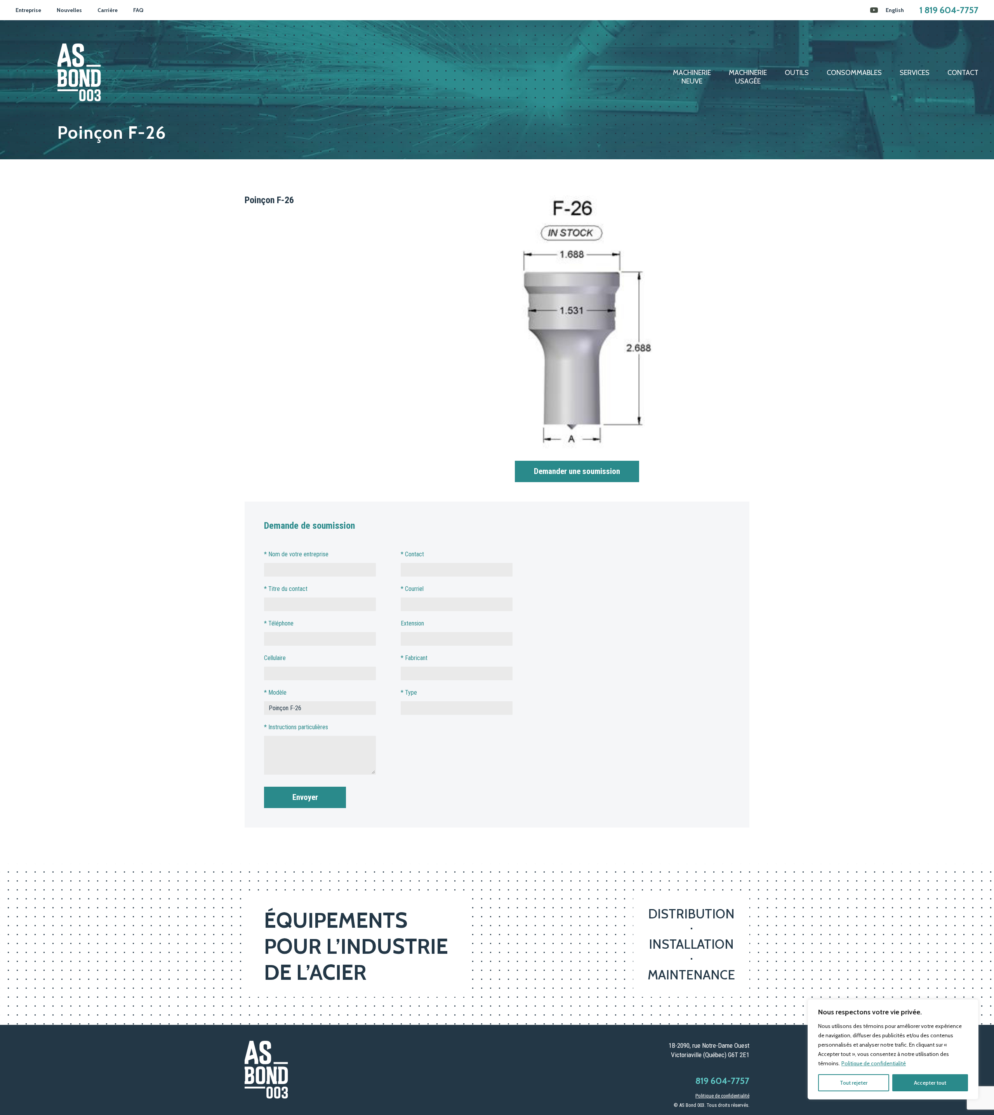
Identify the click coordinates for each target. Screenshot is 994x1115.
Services (915, 73)
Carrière (107, 10)
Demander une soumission (577, 471)
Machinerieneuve (692, 77)
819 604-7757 (722, 1080)
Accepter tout (930, 1082)
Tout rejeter (853, 1082)
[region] (893, 1049)
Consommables (854, 73)
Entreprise (28, 10)
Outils (797, 73)
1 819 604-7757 (948, 10)
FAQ (138, 10)
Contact (962, 73)
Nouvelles (69, 10)
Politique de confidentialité (873, 1063)
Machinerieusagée (748, 77)
